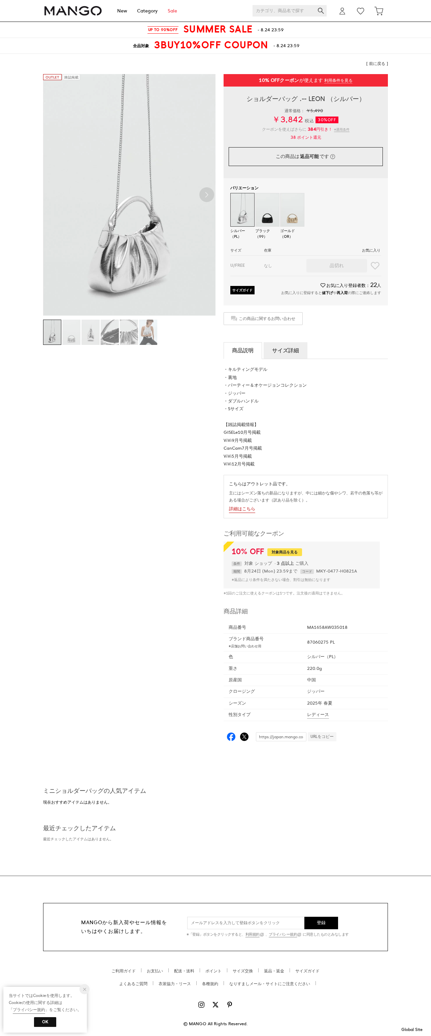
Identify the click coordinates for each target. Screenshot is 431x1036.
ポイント (213, 971)
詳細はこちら (242, 509)
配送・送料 (184, 971)
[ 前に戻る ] (377, 63)
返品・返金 (274, 971)
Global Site (412, 1029)
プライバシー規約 (283, 934)
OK (45, 1022)
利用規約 (252, 934)
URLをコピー (322, 736)
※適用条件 (342, 129)
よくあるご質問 (133, 983)
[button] (206, 194)
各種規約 (210, 983)
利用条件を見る (338, 80)
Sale (172, 11)
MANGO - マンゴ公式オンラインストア (73, 11)
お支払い (155, 971)
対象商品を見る (285, 552)
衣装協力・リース (175, 983)
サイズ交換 (243, 971)
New (122, 11)
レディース (318, 715)
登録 (321, 923)
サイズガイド (242, 290)
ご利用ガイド (123, 971)
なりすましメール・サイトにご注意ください (269, 983)
